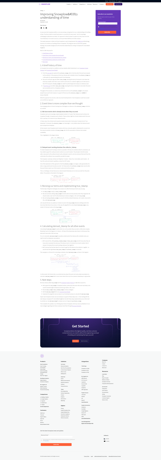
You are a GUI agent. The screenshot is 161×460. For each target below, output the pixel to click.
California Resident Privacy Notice (100, 456)
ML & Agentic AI (43, 384)
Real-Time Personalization (66, 368)
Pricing (106, 1)
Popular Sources (85, 392)
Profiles (41, 374)
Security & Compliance (65, 414)
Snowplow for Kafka (85, 368)
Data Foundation (43, 364)
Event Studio (42, 369)
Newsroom (104, 367)
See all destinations (86, 418)
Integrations (104, 388)
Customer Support (105, 398)
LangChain (84, 382)
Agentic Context (43, 386)
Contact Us (104, 365)
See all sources (85, 402)
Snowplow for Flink (85, 372)
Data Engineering (64, 391)
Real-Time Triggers (44, 375)
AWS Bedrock (84, 378)
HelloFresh (42, 413)
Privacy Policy (86, 456)
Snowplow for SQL (85, 370)
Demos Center (105, 400)
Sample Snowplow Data (65, 410)
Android (83, 396)
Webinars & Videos (105, 380)
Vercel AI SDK (84, 384)
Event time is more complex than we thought (53, 55)
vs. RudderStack (43, 402)
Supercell (42, 418)
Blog (103, 376)
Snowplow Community (106, 396)
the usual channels (76, 306)
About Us (104, 362)
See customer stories (44, 424)
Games (62, 378)
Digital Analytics (43, 380)
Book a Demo (75, 341)
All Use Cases (63, 371)
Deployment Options (65, 416)
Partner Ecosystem (64, 418)
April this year (47, 86)
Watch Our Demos (84, 341)
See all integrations (86, 421)
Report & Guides (105, 378)
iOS (82, 398)
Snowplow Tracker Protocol (67, 283)
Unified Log (80, 41)
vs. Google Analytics (44, 399)
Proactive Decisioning (44, 389)
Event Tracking (43, 366)
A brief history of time (48, 53)
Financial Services (64, 386)
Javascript (84, 394)
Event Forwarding (43, 371)
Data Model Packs (43, 372)
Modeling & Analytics (44, 378)
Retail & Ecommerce (65, 382)
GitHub (103, 394)
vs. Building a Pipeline (44, 397)
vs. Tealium (42, 404)
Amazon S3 (84, 413)
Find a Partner (105, 390)
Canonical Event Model (52, 70)
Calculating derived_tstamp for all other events (54, 59)
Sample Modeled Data (65, 412)
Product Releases (112, 1)
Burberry (42, 422)
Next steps (45, 62)
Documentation (105, 392)
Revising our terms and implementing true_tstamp (54, 57)
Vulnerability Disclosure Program (115, 456)
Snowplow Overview (106, 381)
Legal (92, 456)
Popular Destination (86, 405)
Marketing (63, 400)
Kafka (83, 416)
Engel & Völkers (43, 417)
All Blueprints (63, 373)
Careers (103, 364)
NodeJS (83, 400)
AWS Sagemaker (85, 389)
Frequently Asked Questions (107, 383)
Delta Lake (84, 414)
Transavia (42, 415)
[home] (44, 4)
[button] (69, 4)
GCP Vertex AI (84, 380)
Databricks (84, 387)
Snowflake (84, 409)
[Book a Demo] (110, 4)
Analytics (62, 397)
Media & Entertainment (65, 380)
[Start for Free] (118, 4)
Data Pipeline (42, 367)
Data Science (63, 398)
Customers (89, 4)
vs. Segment (42, 401)
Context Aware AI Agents (66, 370)
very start (49, 73)
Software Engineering (65, 393)
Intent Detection (43, 388)
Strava (41, 420)
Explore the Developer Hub (87, 423)
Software (62, 384)
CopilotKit (83, 386)
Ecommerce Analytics (44, 382)
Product (62, 395)
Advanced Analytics (65, 366)
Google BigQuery (85, 411)
